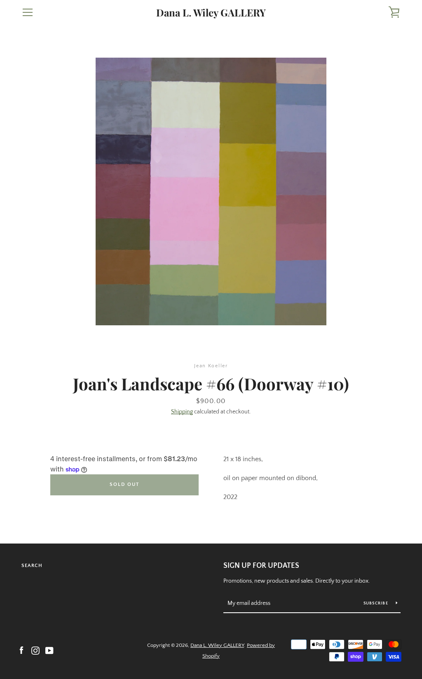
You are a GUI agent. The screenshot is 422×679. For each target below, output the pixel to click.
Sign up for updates (261, 566)
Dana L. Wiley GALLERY (211, 13)
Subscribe (376, 603)
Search (31, 565)
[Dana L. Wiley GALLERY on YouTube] (49, 650)
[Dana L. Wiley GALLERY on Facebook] (21, 650)
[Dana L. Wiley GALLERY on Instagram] (35, 650)
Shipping (182, 411)
